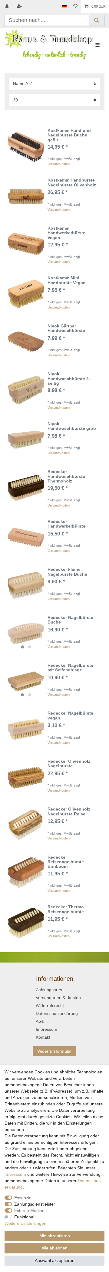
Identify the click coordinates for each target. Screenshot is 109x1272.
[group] (26, 633)
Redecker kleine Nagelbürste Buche (67, 571)
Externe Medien (29, 1210)
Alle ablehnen (54, 1248)
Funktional (24, 1216)
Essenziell (23, 1197)
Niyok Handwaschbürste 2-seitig (69, 379)
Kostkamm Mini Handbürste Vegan (67, 280)
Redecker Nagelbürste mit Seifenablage (70, 667)
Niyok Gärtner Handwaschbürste (66, 328)
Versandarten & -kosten (58, 997)
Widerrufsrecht (50, 1005)
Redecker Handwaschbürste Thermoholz (66, 476)
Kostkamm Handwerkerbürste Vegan (66, 233)
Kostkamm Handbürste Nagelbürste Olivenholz (72, 182)
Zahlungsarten (50, 989)
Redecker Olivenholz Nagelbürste (69, 763)
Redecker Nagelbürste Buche (70, 619)
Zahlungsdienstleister (34, 1204)
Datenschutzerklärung (57, 1013)
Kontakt (43, 1037)
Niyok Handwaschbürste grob (72, 426)
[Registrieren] (20, 6)
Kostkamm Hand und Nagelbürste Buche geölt (69, 135)
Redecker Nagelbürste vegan (70, 715)
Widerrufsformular (54, 1051)
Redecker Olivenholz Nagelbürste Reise (69, 811)
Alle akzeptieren (54, 1235)
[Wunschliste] (75, 6)
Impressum (46, 1029)
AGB (40, 1021)
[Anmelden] (7, 6)
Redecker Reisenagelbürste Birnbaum (66, 862)
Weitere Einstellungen (25, 1223)
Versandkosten (59, 164)
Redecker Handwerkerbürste (66, 523)
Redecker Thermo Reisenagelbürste (66, 909)
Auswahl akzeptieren (54, 1260)
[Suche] (96, 20)
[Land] (64, 6)
